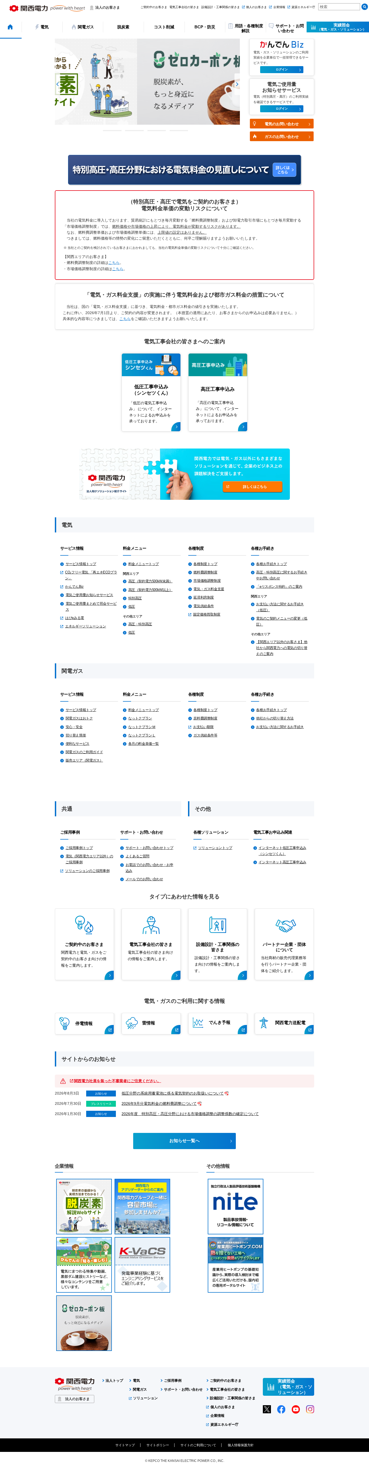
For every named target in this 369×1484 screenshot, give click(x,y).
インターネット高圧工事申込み (282, 862)
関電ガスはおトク (79, 718)
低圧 (131, 607)
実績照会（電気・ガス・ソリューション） (295, 1387)
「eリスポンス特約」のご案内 (279, 587)
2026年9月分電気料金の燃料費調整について (159, 1103)
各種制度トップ (205, 564)
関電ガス (140, 1389)
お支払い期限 (203, 727)
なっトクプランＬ (142, 735)
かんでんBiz (74, 587)
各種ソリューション (211, 832)
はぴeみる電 (74, 618)
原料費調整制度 (205, 718)
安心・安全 (74, 727)
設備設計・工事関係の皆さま (220, 7)
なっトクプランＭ (142, 727)
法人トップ (114, 1380)
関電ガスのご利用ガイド (84, 752)
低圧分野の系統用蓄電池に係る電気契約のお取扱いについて (173, 1093)
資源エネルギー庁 (303, 7)
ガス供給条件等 (205, 735)
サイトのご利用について (198, 1445)
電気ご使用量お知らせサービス (89, 595)
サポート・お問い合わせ (141, 832)
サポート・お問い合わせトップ (149, 848)
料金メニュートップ (143, 564)
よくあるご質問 (137, 856)
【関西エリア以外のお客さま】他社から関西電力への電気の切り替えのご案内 (281, 648)
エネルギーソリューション (85, 626)
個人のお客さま (256, 7)
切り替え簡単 (76, 735)
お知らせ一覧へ (184, 1140)
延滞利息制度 (203, 597)
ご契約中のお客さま (153, 7)
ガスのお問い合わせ (282, 136)
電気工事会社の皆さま (184, 7)
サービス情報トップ (81, 564)
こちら (114, 262)
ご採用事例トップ (79, 848)
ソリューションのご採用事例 (87, 871)
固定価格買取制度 (206, 614)
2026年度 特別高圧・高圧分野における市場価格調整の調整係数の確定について (190, 1114)
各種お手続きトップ (271, 564)
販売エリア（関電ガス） (84, 760)
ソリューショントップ (215, 848)
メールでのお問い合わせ (144, 879)
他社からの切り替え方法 (275, 718)
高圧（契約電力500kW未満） (150, 581)
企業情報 (279, 7)
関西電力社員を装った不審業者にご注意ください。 (117, 1081)
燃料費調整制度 (205, 572)
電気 (136, 1380)
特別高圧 (135, 598)
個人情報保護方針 (241, 1445)
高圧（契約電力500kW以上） (150, 590)
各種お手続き (262, 548)
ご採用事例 (70, 832)
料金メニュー (134, 548)
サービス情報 (71, 548)
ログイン (282, 69)
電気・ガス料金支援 (208, 589)
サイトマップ (125, 1445)
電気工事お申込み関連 (272, 832)
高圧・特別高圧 (140, 624)
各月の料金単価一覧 (143, 744)
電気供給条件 (203, 606)
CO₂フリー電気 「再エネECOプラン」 (91, 575)
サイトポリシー (157, 1445)
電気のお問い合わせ (282, 124)
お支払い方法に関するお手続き (280, 727)
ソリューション (145, 1398)
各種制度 (196, 548)
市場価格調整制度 (207, 581)
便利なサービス (77, 744)
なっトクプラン (140, 718)
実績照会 (341, 27)
